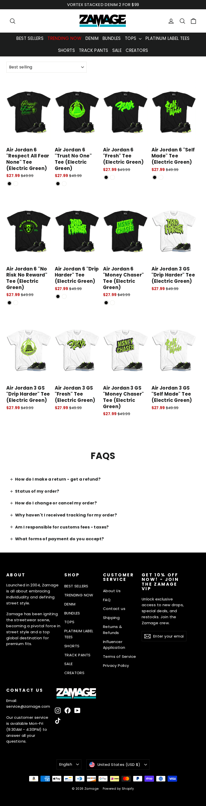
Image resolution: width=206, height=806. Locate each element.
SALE (117, 50)
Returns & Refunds (112, 629)
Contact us (114, 608)
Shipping (111, 617)
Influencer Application (114, 644)
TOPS (131, 38)
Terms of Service (119, 656)
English (65, 764)
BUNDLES (111, 38)
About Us (112, 590)
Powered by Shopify (118, 788)
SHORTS (66, 50)
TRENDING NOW (64, 38)
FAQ (107, 599)
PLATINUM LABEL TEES (167, 38)
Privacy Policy (116, 665)
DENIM (91, 38)
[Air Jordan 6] (9, 184)
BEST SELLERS (29, 38)
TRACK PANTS (93, 50)
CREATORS (137, 50)
